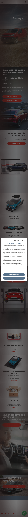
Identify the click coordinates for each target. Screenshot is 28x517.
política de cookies (18, 264)
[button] (19, 240)
